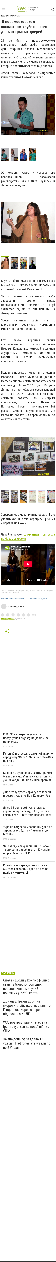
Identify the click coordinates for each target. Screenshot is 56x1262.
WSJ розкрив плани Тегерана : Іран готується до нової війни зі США (26, 1026)
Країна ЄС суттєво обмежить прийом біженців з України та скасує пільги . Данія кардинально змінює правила (27, 776)
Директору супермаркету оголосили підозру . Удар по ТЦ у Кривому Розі (27, 793)
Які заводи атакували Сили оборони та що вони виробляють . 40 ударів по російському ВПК (27, 849)
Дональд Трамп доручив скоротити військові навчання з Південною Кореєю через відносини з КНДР (27, 1007)
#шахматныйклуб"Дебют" (37, 599)
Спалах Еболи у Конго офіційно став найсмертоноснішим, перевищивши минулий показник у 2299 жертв (26, 986)
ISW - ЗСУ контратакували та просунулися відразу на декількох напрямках (25, 737)
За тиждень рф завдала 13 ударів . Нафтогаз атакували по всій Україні (26, 1043)
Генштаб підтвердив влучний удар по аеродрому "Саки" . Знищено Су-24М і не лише (28, 757)
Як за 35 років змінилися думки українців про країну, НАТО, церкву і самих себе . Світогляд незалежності (27, 811)
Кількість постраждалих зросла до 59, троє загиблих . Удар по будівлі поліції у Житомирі (26, 869)
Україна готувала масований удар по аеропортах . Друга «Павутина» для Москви (27, 830)
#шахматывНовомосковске (12, 599)
